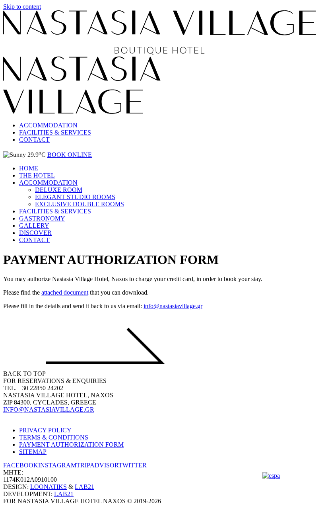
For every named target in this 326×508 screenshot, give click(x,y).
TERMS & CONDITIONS (53, 437)
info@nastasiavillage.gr (173, 306)
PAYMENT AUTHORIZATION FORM (71, 444)
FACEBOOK (20, 465)
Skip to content (22, 6)
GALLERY (34, 225)
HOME (28, 168)
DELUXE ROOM (58, 189)
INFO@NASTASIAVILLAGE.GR (48, 409)
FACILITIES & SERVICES (55, 132)
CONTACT (34, 139)
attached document (64, 292)
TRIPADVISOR (97, 465)
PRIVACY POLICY (45, 430)
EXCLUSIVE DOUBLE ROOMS (79, 204)
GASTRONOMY (42, 218)
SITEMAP (33, 451)
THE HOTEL (37, 175)
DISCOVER (35, 232)
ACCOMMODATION (48, 125)
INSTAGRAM (57, 465)
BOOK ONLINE (69, 154)
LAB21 (84, 486)
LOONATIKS (48, 486)
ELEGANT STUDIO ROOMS (75, 196)
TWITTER (132, 465)
